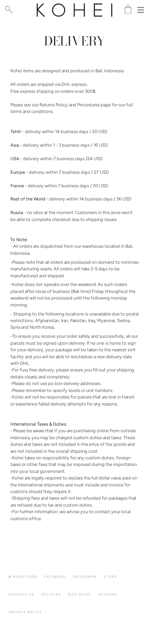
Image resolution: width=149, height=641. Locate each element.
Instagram (84, 576)
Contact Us (22, 594)
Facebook (54, 576)
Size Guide (79, 594)
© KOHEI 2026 (23, 576)
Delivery (51, 594)
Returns (107, 594)
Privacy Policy (25, 612)
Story (110, 576)
